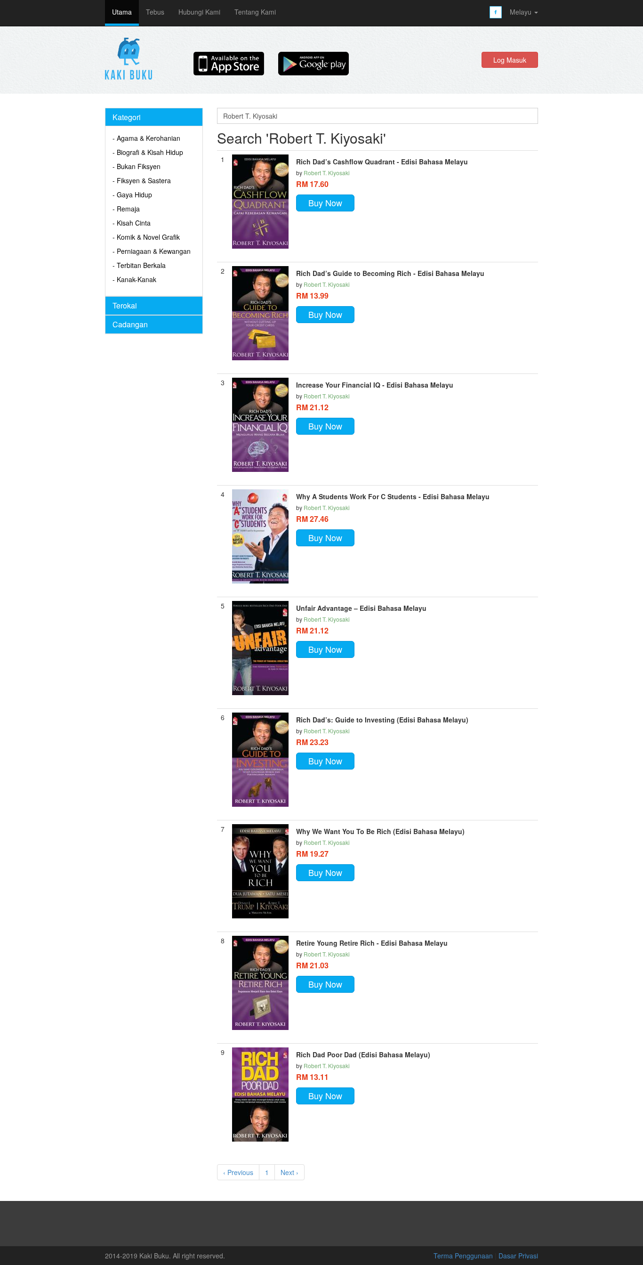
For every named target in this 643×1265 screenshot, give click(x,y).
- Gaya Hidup (132, 194)
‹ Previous (238, 1172)
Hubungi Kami (199, 11)
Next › (289, 1172)
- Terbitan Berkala (139, 265)
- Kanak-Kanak (134, 279)
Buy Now (325, 202)
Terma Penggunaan (464, 1255)
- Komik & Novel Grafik (146, 237)
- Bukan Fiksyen (137, 166)
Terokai (125, 305)
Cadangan (130, 324)
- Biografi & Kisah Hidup (148, 152)
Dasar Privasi (518, 1255)
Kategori (127, 117)
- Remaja (126, 208)
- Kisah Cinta (132, 222)
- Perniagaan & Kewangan (152, 251)
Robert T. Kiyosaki (327, 173)
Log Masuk (509, 60)
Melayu (521, 11)
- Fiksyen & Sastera (142, 180)
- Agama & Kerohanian (146, 138)
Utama (122, 11)
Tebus (155, 11)
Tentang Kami (255, 11)
